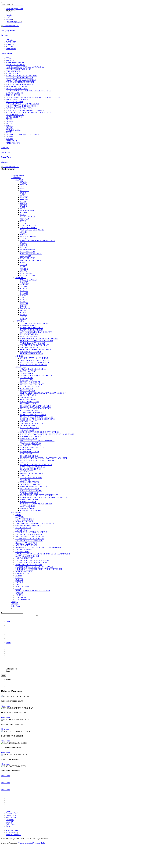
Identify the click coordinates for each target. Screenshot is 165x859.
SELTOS (9, 139)
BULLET (9, 123)
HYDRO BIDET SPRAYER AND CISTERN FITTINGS (28, 91)
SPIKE (23, 215)
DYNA (9, 58)
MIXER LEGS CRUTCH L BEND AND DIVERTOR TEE (29, 112)
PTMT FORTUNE (13, 143)
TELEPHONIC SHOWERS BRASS (34, 345)
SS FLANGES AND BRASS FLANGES (36, 417)
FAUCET (9, 40)
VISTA (23, 223)
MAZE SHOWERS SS (15, 62)
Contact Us (5, 152)
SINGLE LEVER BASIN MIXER (19, 84)
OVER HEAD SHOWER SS (31, 354)
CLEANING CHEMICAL (30, 443)
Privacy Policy (11, 832)
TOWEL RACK (12, 73)
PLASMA (24, 197)
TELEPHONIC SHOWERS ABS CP (35, 323)
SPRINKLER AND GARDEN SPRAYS (36, 504)
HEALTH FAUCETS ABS (16, 86)
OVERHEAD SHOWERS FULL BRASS (36, 341)
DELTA (23, 243)
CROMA (9, 121)
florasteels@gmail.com (14, 9)
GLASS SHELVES (28, 395)
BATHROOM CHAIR (15, 115)
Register (9, 15)
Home (8, 621)
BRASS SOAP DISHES (29, 402)
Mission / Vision (12, 830)
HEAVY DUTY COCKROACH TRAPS (36, 408)
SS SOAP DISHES (27, 391)
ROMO (23, 267)
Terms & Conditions (13, 835)
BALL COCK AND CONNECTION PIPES (37, 419)
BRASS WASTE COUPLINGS (32, 467)
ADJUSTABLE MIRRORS (31, 478)
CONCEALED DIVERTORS (32, 230)
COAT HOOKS (26, 389)
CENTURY (25, 219)
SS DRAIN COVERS (29, 404)
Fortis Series (25, 308)
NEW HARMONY (28, 210)
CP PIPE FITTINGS (14, 117)
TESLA (23, 297)
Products (4, 35)
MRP (3, 675)
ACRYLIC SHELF (13, 130)
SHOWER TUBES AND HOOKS (33, 347)
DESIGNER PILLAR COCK (31, 473)
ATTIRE (9, 119)
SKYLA (23, 315)
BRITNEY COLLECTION (31, 260)
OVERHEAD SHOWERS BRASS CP (35, 349)
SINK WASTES (26, 471)
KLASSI (23, 299)
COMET (23, 212)
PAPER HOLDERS (14, 71)
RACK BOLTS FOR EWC (31, 491)
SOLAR (23, 204)
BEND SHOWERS (28, 325)
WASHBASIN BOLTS (29, 493)
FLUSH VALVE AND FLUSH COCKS (22, 106)
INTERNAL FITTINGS (29, 489)
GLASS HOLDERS (28, 399)
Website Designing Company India (31, 843)
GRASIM (24, 199)
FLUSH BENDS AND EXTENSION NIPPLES (25, 110)
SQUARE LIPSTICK (28, 280)
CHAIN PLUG (26, 449)
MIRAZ (23, 188)
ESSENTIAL (11, 49)
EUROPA (24, 295)
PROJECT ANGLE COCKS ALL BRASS (22, 104)
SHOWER (10, 44)
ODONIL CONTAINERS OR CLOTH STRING (39, 432)
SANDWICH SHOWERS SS (31, 330)
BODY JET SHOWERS (15, 65)
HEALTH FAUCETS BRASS (32, 384)
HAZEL (23, 182)
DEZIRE (23, 206)
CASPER (9, 136)
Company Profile (8, 30)
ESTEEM (24, 293)
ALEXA (23, 265)
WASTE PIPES (26, 454)
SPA (22, 186)
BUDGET (24, 291)
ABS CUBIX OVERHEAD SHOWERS (36, 332)
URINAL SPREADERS (29, 482)
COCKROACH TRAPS (29, 410)
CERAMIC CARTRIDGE (30, 510)
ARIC (22, 195)
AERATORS (25, 475)
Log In (8, 17)
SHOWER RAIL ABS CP (30, 352)
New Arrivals (6, 53)
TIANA (23, 317)
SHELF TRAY (26, 397)
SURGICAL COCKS (28, 439)
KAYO (23, 221)
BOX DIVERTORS (28, 236)
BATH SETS (11, 42)
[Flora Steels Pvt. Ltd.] (10, 26)
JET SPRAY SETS (27, 425)
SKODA (23, 286)
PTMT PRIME (11, 141)
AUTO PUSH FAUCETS (30, 445)
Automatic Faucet (27, 508)
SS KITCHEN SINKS (14, 102)
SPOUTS (24, 462)
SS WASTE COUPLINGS (30, 469)
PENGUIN (24, 191)
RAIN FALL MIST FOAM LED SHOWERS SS (25, 67)
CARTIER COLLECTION (31, 254)
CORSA (23, 289)
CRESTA (24, 262)
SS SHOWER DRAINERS (31, 412)
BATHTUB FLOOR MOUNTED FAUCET (23, 134)
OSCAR (23, 245)
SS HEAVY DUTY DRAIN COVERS (35, 406)
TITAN (9, 132)
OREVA (23, 184)
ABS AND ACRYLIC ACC (17, 89)
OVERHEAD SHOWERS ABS (18, 69)
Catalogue (5, 148)
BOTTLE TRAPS (27, 380)
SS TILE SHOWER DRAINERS (33, 415)
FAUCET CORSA (27, 217)
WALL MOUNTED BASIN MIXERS (21, 80)
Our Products (16, 178)
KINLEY (24, 319)
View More (5, 706)
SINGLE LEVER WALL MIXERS (19, 78)
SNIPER (9, 128)
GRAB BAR (25, 480)
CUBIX (23, 312)
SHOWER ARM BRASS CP (31, 423)
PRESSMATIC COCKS (29, 452)
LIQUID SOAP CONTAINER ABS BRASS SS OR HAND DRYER (33, 97)
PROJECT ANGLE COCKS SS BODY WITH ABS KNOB (44, 458)
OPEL (22, 208)
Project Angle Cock (27, 249)
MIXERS (9, 46)
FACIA (23, 202)
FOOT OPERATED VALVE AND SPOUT (37, 441)
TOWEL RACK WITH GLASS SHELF (21, 76)
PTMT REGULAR (27, 252)
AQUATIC (10, 60)
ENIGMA (24, 282)
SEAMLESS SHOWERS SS (31, 328)
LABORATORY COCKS (30, 436)
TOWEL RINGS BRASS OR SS (33, 369)
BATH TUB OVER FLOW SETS (19, 108)
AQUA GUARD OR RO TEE (18, 99)
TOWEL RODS (26, 378)
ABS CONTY (26, 256)
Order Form (6, 157)
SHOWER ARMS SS (14, 93)
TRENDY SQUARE (28, 228)
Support (9, 19)
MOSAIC (24, 247)
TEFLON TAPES (13, 95)
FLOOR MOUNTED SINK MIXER (20, 82)
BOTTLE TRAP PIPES (29, 428)
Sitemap (4, 162)
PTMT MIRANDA (27, 258)
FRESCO (9, 126)
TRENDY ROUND (28, 225)
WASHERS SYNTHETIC (30, 484)
